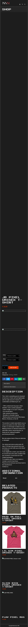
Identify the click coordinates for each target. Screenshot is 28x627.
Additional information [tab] (10, 386)
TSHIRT (15, 374)
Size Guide (5, 365)
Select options (14, 513)
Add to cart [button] (14, 613)
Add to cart (13, 367)
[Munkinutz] (6, 3)
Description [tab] (7, 383)
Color (4, 355)
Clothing (11, 374)
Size (4, 359)
